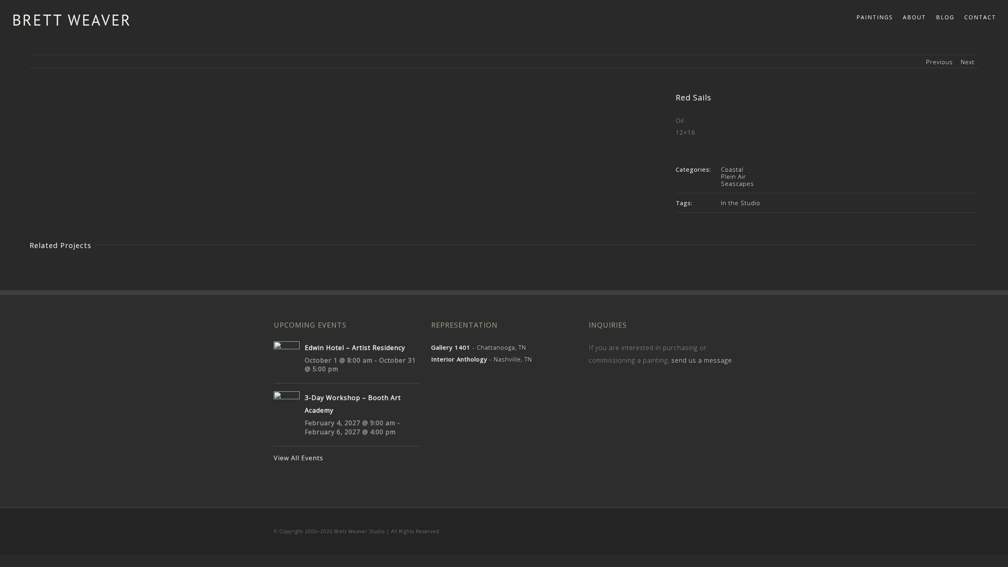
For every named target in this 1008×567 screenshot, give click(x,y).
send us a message (701, 360)
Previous (939, 62)
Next (968, 62)
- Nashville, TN (481, 359)
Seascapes (737, 183)
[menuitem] (879, 16)
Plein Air (733, 176)
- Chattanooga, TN (478, 347)
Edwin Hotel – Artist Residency (355, 347)
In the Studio (740, 203)
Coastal (732, 169)
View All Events (298, 458)
